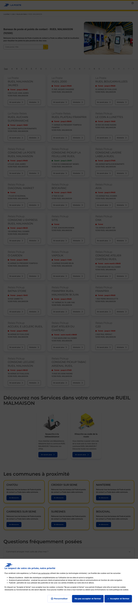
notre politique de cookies (118, 590)
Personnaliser (61, 598)
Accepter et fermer (119, 598)
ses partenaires (44, 573)
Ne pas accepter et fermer (88, 598)
